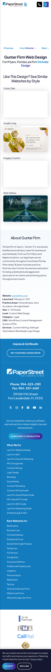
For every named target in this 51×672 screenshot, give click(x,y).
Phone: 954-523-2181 (25, 384)
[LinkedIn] (40, 407)
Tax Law (10, 584)
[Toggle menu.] (46, 4)
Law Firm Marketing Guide (19, 508)
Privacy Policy (36, 659)
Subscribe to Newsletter (25, 436)
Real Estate (12, 579)
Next (44, 48)
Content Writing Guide (17, 490)
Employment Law (15, 539)
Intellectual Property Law (19, 566)
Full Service (12, 552)
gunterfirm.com (20, 295)
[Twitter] (10, 407)
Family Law (12, 548)
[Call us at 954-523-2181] (39, 4)
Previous (8, 48)
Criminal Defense (15, 534)
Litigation (11, 570)
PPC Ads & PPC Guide (17, 499)
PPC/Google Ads (15, 463)
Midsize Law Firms (15, 593)
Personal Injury (14, 575)
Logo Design (13, 472)
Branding (11, 477)
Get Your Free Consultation (25, 353)
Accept (9, 666)
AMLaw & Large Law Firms (19, 597)
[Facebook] (22, 407)
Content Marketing (16, 486)
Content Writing (14, 468)
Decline (24, 666)
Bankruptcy (12, 525)
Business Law (13, 530)
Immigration (12, 557)
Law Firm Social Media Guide (20, 495)
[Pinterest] (28, 407)
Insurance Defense (16, 561)
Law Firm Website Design (19, 450)
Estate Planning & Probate (19, 543)
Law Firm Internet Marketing (20, 459)
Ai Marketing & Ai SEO (17, 513)
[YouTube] (34, 407)
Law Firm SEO (13, 454)
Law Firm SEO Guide (16, 504)
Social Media (13, 481)
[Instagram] (17, 407)
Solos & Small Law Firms (18, 588)
